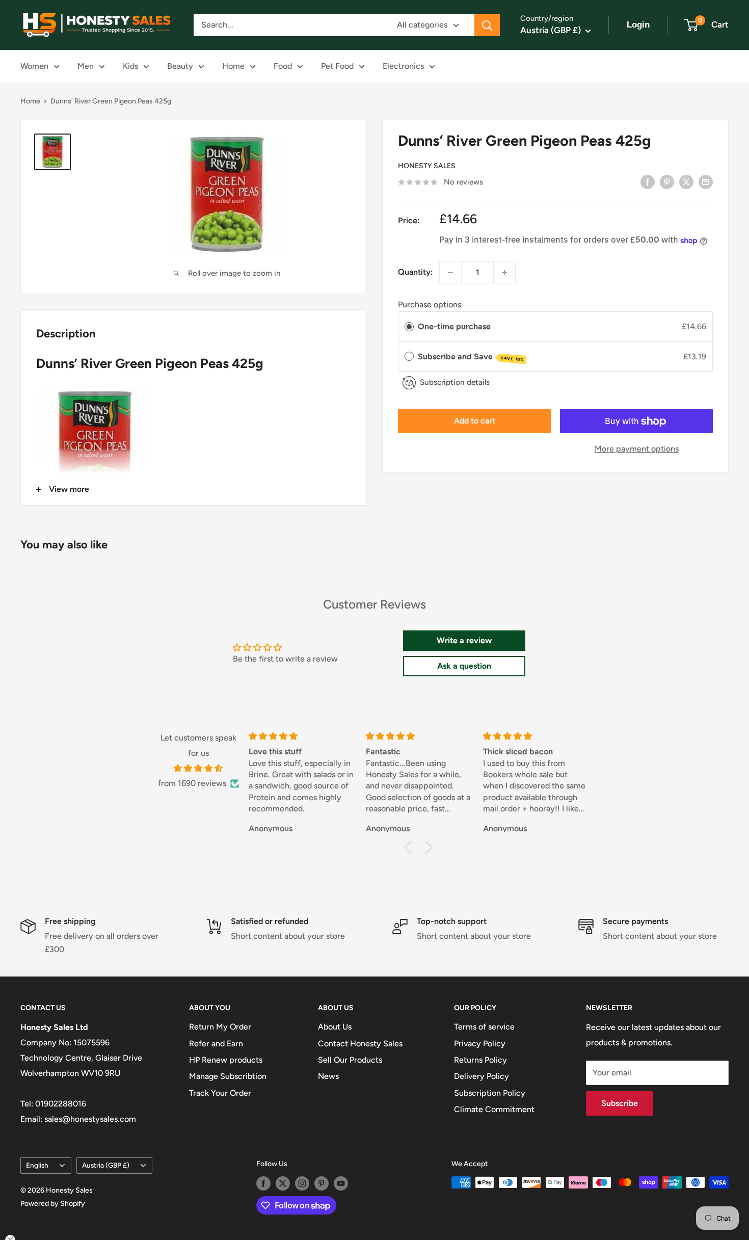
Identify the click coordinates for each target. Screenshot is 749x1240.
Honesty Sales (427, 166)
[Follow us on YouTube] (341, 1183)
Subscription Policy (489, 1093)
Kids (130, 66)
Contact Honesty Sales (360, 1043)
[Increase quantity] (504, 272)
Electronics (403, 66)
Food (283, 66)
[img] (198, 768)
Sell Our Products (350, 1060)
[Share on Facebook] (647, 181)
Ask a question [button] (464, 666)
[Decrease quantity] (450, 272)
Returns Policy (480, 1060)
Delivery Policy (481, 1076)
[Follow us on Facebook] (263, 1183)
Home (233, 66)
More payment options (637, 449)
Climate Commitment (494, 1109)
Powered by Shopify (52, 1203)
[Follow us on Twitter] (283, 1183)
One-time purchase (454, 327)
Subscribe (619, 1103)
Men (85, 66)
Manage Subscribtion (227, 1076)
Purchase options (429, 305)
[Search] (487, 25)
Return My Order (220, 1027)
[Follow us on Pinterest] (321, 1183)
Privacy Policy (479, 1043)
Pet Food (337, 66)
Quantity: (415, 272)
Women (34, 66)
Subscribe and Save (471, 357)
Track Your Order (220, 1093)
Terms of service (484, 1027)
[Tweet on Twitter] (686, 181)
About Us (335, 1027)
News (328, 1076)
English (37, 1165)
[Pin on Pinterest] (667, 181)
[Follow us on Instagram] (302, 1183)
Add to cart (474, 421)
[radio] (409, 327)
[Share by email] (706, 181)
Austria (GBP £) (105, 1165)
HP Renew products (225, 1060)
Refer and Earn (216, 1043)
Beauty (180, 66)
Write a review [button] (464, 640)
